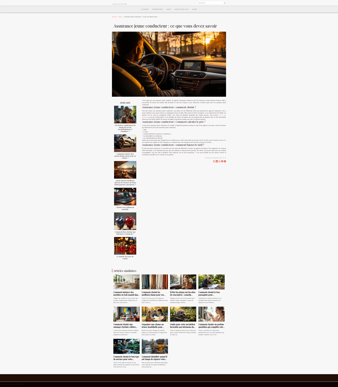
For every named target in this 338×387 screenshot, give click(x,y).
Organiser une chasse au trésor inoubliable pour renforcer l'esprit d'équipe (153, 327)
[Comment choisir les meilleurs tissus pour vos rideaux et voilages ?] (155, 282)
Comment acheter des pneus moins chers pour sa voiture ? (125, 156)
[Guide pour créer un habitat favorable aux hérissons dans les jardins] (183, 314)
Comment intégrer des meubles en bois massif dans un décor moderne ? (126, 295)
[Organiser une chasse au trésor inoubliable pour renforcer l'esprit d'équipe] (155, 314)
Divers (194, 9)
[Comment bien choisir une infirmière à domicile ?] (125, 221)
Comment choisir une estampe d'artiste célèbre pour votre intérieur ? (124, 327)
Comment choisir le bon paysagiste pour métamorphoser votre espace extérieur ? (211, 296)
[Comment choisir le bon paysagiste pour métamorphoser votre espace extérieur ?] (211, 282)
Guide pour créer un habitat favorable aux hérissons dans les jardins (183, 327)
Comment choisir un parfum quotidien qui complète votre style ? (211, 327)
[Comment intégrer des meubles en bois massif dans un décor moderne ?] (126, 282)
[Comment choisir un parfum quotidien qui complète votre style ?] (211, 314)
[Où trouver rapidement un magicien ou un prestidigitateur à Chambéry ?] (125, 114)
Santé (169, 9)
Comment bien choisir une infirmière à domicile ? (125, 233)
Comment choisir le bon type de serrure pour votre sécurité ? (126, 359)
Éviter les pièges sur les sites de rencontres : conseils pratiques (182, 295)
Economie (145, 9)
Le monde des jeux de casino (125, 257)
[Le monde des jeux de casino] (125, 245)
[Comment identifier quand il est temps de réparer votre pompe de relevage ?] (155, 346)
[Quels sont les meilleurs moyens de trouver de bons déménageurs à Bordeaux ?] (125, 170)
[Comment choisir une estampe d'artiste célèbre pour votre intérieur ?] (126, 314)
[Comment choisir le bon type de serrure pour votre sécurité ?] (126, 346)
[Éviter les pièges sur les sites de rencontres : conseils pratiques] (183, 282)
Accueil (114, 17)
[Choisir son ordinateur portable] (125, 196)
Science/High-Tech (181, 9)
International (157, 9)
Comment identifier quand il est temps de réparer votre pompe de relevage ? (154, 359)
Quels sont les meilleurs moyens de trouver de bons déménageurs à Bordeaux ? (125, 182)
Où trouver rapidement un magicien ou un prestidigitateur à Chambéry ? (125, 128)
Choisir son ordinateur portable (125, 208)
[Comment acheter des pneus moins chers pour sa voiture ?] (125, 143)
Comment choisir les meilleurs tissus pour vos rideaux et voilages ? (153, 295)
